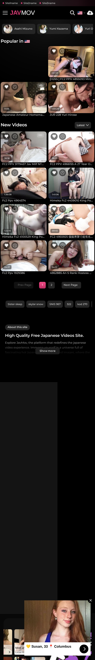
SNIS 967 (55, 304)
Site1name (11, 3)
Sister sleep (15, 304)
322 (69, 304)
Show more (47, 351)
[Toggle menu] (5, 13)
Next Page (71, 285)
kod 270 (82, 304)
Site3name (48, 3)
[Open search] (72, 13)
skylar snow (35, 304)
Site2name (30, 3)
